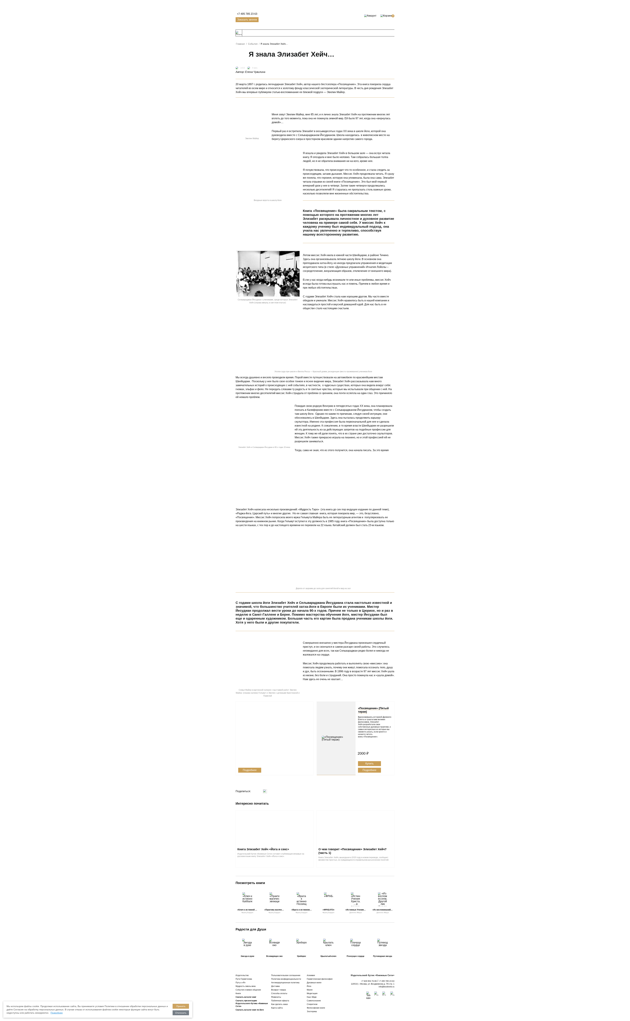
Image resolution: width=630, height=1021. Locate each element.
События (253, 43)
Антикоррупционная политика (285, 982)
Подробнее (250, 770)
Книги (238, 993)
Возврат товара (278, 990)
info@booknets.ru (386, 987)
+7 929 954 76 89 (369, 981)
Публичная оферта (280, 1001)
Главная (240, 43)
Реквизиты (276, 997)
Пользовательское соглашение (285, 975)
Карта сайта (277, 1008)
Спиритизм (312, 1004)
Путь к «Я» (241, 982)
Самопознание (314, 1001)
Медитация (312, 993)
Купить (369, 763)
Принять (180, 1006)
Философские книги (316, 1008)
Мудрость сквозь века (246, 986)
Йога (309, 986)
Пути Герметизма (244, 979)
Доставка (275, 986)
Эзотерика (312, 1011)
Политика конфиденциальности (286, 979)
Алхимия (311, 975)
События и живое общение (248, 990)
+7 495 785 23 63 (247, 13)
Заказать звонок (247, 19)
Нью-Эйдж (311, 997)
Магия (310, 990)
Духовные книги (314, 982)
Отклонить (180, 1012)
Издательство (242, 975)
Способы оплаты (279, 993)
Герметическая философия (320, 979)
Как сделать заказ (279, 1004)
